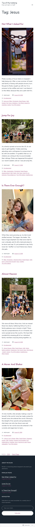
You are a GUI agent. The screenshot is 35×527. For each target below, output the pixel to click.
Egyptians (29, 438)
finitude (4, 103)
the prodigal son (11, 175)
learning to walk (22, 442)
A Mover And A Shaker (10, 438)
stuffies (22, 261)
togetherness (29, 175)
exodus (4, 440)
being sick (6, 101)
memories (4, 175)
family (14, 173)
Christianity (15, 101)
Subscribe (17, 513)
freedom (11, 440)
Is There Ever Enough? (13, 185)
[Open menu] (32, 5)
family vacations (6, 350)
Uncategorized (7, 98)
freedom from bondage (20, 440)
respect (8, 352)
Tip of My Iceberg (9, 3)
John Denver (30, 350)
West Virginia (5, 353)
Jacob (21, 350)
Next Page (15, 454)
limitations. (15, 103)
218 (8, 454)
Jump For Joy (8, 115)
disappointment (6, 173)
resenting (4, 105)
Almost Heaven (9, 274)
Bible (10, 101)
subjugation (5, 444)
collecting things (17, 260)
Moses (29, 442)
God (7, 103)
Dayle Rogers (22, 101)
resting (9, 105)
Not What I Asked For (12, 24)
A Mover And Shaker (12, 364)
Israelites (12, 442)
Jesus (10, 103)
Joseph (4, 352)
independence (5, 442)
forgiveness (14, 350)
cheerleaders (10, 171)
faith (27, 101)
